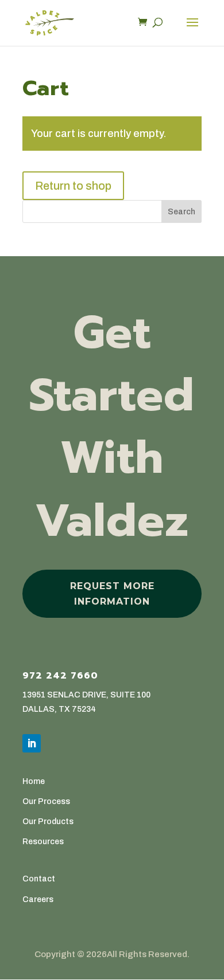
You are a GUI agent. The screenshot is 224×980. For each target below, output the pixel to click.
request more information (112, 594)
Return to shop (73, 185)
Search (181, 211)
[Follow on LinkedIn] (31, 743)
